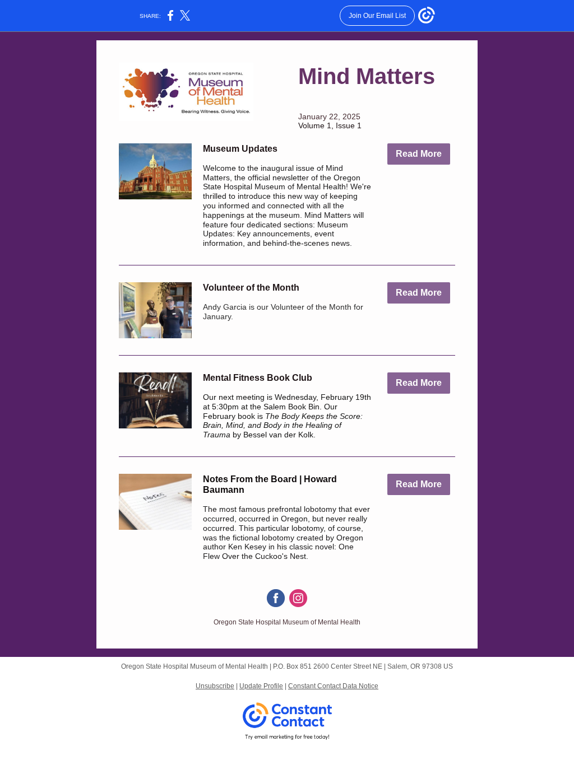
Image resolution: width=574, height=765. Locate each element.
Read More (419, 153)
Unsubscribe (215, 686)
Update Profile (261, 686)
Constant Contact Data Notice (333, 686)
